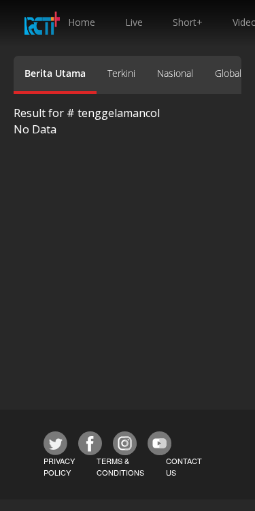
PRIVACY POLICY (59, 466)
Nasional (175, 73)
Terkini (121, 73)
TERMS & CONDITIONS (120, 466)
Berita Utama (55, 73)
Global (228, 73)
